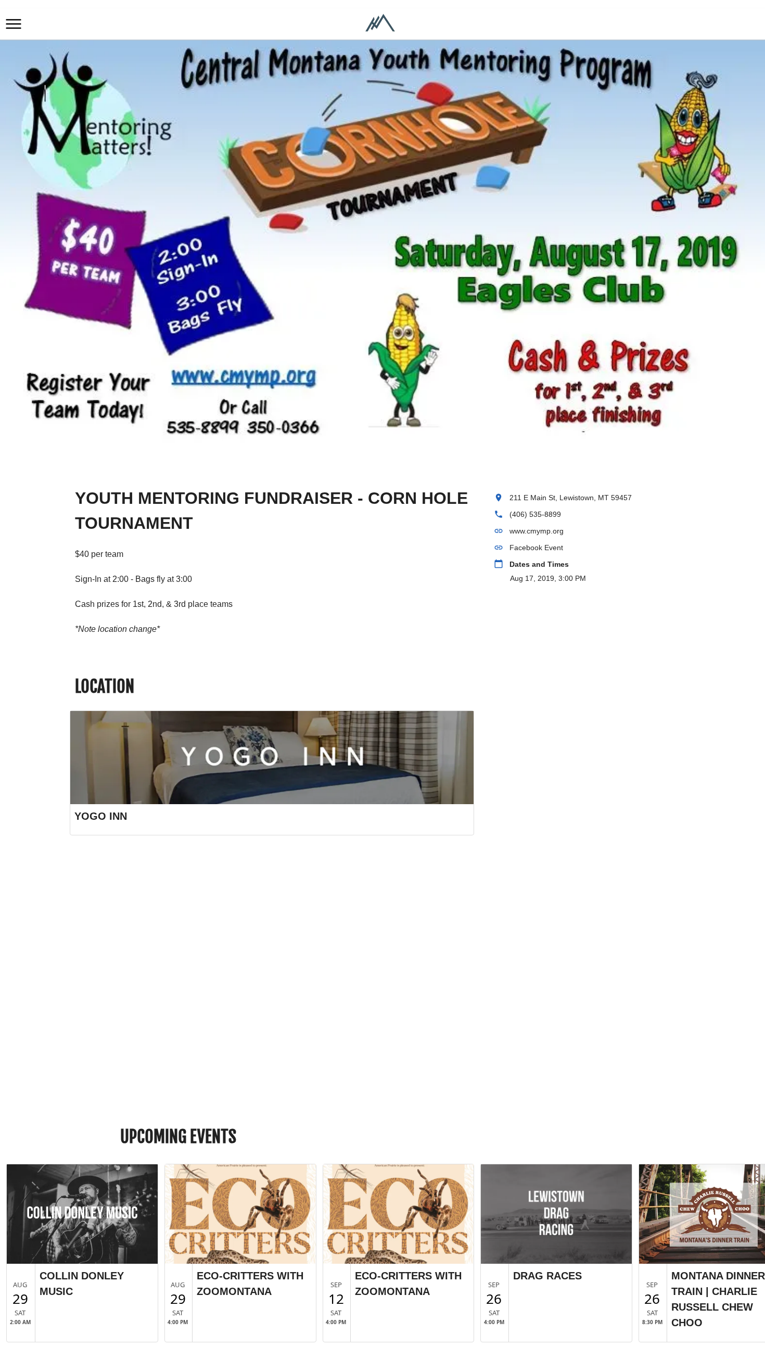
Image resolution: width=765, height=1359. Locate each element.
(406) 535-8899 (535, 514)
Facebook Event (536, 547)
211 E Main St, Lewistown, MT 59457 (570, 497)
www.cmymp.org (536, 531)
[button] (13, 24)
